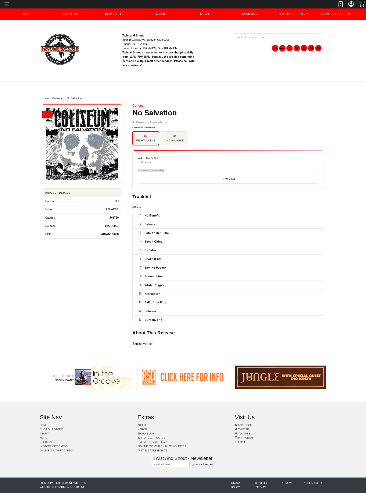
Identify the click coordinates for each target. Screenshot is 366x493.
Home (45, 98)
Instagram (245, 437)
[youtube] (304, 48)
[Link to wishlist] (341, 5)
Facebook (244, 425)
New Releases (116, 14)
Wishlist (230, 179)
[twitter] (296, 48)
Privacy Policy (235, 485)
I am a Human (203, 464)
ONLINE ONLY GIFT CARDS (338, 14)
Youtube (243, 433)
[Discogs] (282, 48)
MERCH (205, 14)
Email (241, 442)
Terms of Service (261, 485)
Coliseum (57, 98)
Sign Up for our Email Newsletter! (162, 446)
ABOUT (160, 14)
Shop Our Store (51, 429)
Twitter (243, 429)
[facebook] (289, 48)
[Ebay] (275, 48)
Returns (287, 483)
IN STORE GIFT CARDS (294, 14)
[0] (362, 5)
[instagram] (311, 48)
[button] (72, 14)
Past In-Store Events (152, 450)
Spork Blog (249, 14)
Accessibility (313, 483)
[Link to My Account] (351, 5)
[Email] (318, 48)
